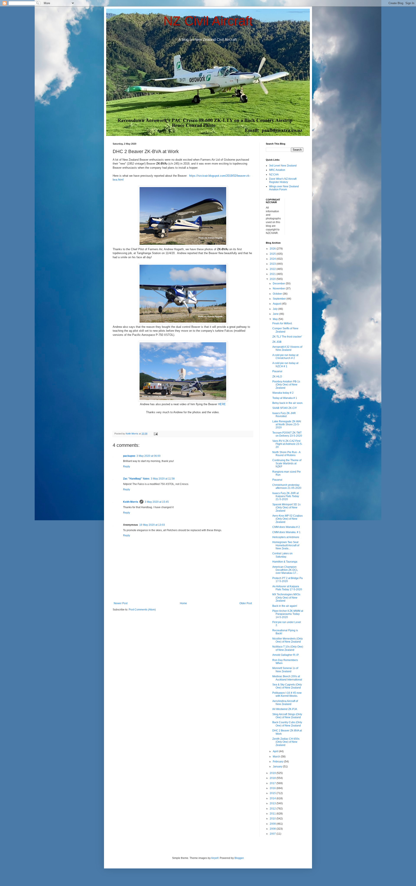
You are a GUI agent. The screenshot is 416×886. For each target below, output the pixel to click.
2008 (273, 828)
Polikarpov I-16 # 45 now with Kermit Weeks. (287, 694)
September (279, 298)
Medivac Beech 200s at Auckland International (287, 678)
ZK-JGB (276, 341)
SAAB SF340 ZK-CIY (284, 408)
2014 (273, 798)
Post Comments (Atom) (142, 609)
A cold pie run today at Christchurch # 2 (285, 357)
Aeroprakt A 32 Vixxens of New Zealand (287, 348)
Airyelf (214, 858)
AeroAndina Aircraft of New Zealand (285, 703)
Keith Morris (130, 501)
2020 (273, 279)
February (278, 761)
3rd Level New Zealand (283, 165)
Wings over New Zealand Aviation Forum (284, 188)
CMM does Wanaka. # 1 (286, 532)
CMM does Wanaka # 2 (286, 527)
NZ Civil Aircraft (208, 21)
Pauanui (277, 371)
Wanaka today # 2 (283, 392)
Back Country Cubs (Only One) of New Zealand (287, 724)
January (278, 766)
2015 (273, 793)
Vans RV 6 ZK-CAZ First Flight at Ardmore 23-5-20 (287, 444)
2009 (273, 823)
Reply (126, 466)
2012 (273, 808)
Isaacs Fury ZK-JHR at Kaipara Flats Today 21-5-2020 (285, 496)
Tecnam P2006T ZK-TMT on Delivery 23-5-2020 (287, 434)
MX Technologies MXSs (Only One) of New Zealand (286, 597)
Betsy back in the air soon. (287, 403)
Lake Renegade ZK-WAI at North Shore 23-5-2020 (286, 424)
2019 (273, 773)
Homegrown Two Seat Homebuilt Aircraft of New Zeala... (285, 545)
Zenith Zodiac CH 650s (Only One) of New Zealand (285, 742)
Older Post (245, 603)
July (275, 308)
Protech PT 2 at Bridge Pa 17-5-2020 (287, 580)
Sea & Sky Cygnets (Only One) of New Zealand (287, 686)
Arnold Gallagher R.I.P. (285, 654)
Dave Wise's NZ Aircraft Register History (282, 180)
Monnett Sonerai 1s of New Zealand (285, 670)
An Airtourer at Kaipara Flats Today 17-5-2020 (287, 588)
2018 (273, 778)
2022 (273, 269)
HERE (222, 404)
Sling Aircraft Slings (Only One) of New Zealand (287, 716)
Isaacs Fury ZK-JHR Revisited (284, 415)
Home (183, 603)
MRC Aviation (277, 169)
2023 (273, 263)
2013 (273, 803)
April (276, 751)
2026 (273, 248)
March (277, 756)
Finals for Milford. (282, 323)
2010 (273, 818)
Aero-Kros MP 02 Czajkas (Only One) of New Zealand (287, 519)
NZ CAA (274, 174)
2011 (273, 813)
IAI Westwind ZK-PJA (284, 709)
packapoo (129, 455)
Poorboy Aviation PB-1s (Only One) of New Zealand (286, 384)
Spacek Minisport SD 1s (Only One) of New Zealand (286, 507)
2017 (273, 783)
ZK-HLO (277, 376)
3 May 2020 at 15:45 (157, 501)
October (278, 293)
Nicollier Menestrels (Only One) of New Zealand (287, 640)
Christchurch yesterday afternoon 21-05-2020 (286, 486)
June (276, 313)
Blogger (239, 858)
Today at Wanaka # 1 (284, 398)
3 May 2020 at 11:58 (163, 478)
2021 (273, 274)
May (275, 319)
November (279, 288)
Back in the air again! (284, 605)
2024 (273, 258)
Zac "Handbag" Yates (136, 478)
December (279, 283)
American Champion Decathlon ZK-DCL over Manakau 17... (285, 570)
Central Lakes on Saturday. (282, 555)
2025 (273, 253)
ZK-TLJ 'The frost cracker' (287, 336)
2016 (273, 788)
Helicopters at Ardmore (285, 537)
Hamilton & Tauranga (284, 561)
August (277, 303)
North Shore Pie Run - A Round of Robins (286, 454)
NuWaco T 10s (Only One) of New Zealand (287, 648)
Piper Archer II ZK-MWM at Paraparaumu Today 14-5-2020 (287, 614)
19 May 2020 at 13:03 (152, 524)
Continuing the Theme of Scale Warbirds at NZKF (286, 463)
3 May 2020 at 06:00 (148, 455)
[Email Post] (155, 433)
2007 (273, 833)
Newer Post (120, 603)
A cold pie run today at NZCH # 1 (285, 365)
